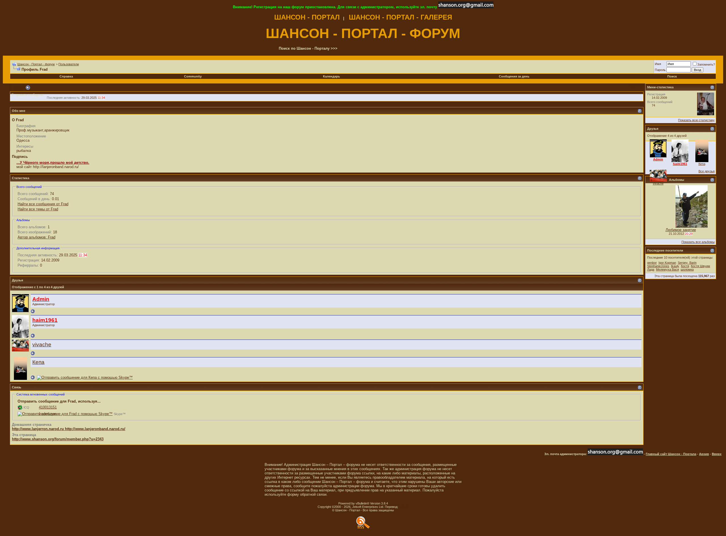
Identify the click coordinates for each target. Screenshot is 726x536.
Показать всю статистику (696, 120)
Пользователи (68, 64)
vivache (41, 344)
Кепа (38, 362)
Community (193, 76)
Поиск (672, 76)
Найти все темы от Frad (38, 209)
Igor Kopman (667, 262)
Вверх (716, 454)
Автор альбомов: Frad (36, 237)
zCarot (403, 506)
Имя (658, 64)
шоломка (687, 269)
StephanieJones (658, 266)
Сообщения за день (514, 76)
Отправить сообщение (27, 94)
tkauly (675, 266)
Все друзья (706, 171)
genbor (652, 262)
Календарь (331, 76)
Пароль (660, 70)
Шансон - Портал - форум (36, 64)
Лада (650, 269)
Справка (66, 76)
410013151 (48, 407)
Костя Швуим (700, 266)
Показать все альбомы (698, 242)
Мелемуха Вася (667, 269)
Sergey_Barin (687, 262)
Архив (704, 454)
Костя (685, 266)
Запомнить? (706, 64)
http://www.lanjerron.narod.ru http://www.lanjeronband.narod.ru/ (68, 429)
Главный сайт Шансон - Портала (671, 454)
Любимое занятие (681, 230)
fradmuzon (47, 414)
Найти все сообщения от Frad (43, 204)
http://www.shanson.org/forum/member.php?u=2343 (58, 439)
